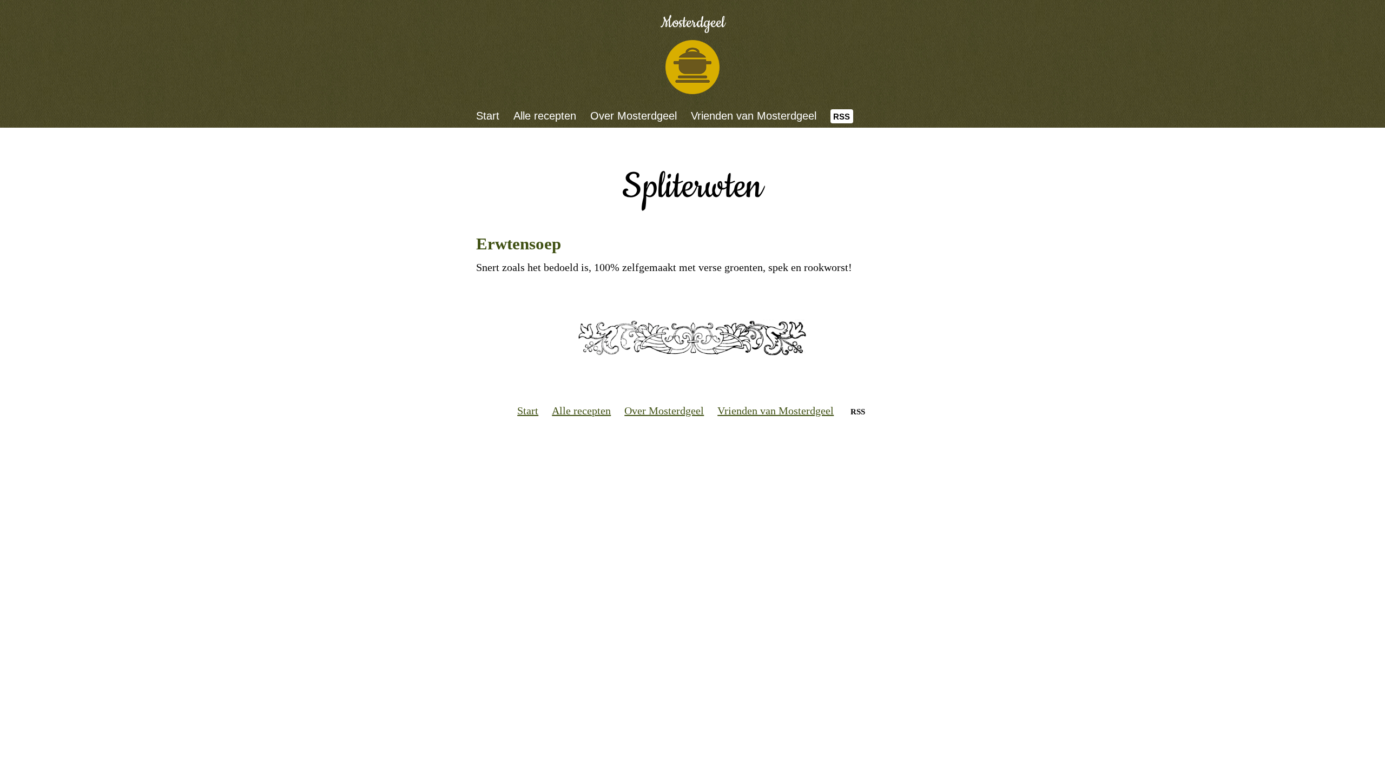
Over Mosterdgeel (633, 116)
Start (487, 116)
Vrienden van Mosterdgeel (753, 116)
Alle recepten (544, 116)
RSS (841, 116)
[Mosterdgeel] (692, 67)
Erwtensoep (518, 243)
